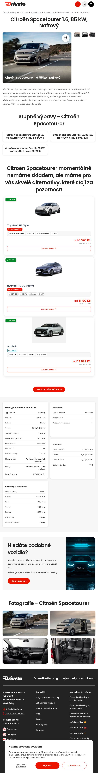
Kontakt (40, 730)
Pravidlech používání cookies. (31, 757)
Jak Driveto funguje (45, 702)
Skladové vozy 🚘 (78, 727)
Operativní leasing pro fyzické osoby (80, 699)
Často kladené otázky (46, 708)
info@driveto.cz (14, 709)
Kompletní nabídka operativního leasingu (80, 715)
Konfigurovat (19, 581)
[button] (91, 4)
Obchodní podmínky (79, 738)
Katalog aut (41, 724)
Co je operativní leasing (47, 697)
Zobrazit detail (47, 248)
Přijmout (47, 765)
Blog (38, 713)
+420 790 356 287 (15, 713)
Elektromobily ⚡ (78, 733)
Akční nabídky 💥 (78, 722)
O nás (39, 719)
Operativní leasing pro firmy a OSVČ (80, 707)
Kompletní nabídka (48, 389)
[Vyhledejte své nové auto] (78, 4)
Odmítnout (74, 765)
